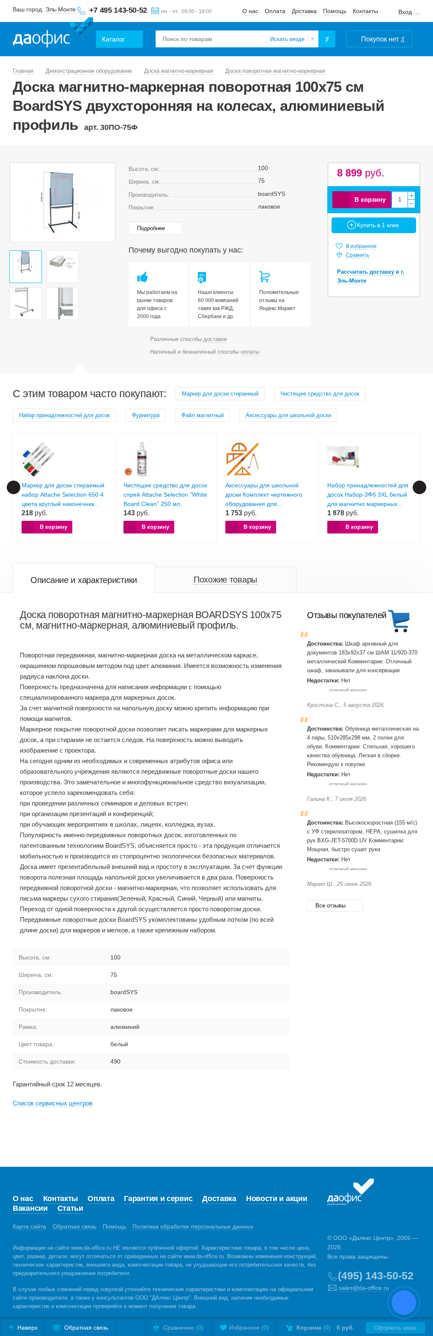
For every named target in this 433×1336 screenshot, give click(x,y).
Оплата (275, 11)
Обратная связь (74, 1226)
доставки (215, 339)
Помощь (334, 11)
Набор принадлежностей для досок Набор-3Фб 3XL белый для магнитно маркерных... (367, 494)
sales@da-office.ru (364, 1287)
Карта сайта (29, 1226)
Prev (20, 202)
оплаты (250, 352)
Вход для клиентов (409, 12)
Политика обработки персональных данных (192, 1226)
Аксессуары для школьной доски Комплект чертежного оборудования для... (263, 494)
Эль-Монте (60, 9)
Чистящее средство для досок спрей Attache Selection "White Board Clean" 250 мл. (165, 494)
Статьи (70, 1208)
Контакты (365, 11)
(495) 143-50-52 (376, 1275)
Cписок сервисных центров (53, 1103)
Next (104, 202)
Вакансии (30, 1208)
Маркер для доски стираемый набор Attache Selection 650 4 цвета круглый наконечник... (63, 494)
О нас (250, 11)
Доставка (304, 11)
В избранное (361, 246)
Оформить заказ (395, 1328)
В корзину (370, 199)
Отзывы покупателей (346, 615)
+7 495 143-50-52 (118, 10)
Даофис (53, 34)
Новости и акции (276, 1198)
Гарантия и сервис (158, 1198)
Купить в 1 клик (378, 225)
